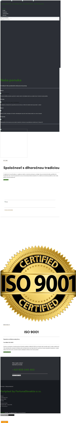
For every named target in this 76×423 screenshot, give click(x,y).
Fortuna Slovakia (4, 17)
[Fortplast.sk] (22, 3)
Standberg (2, 412)
